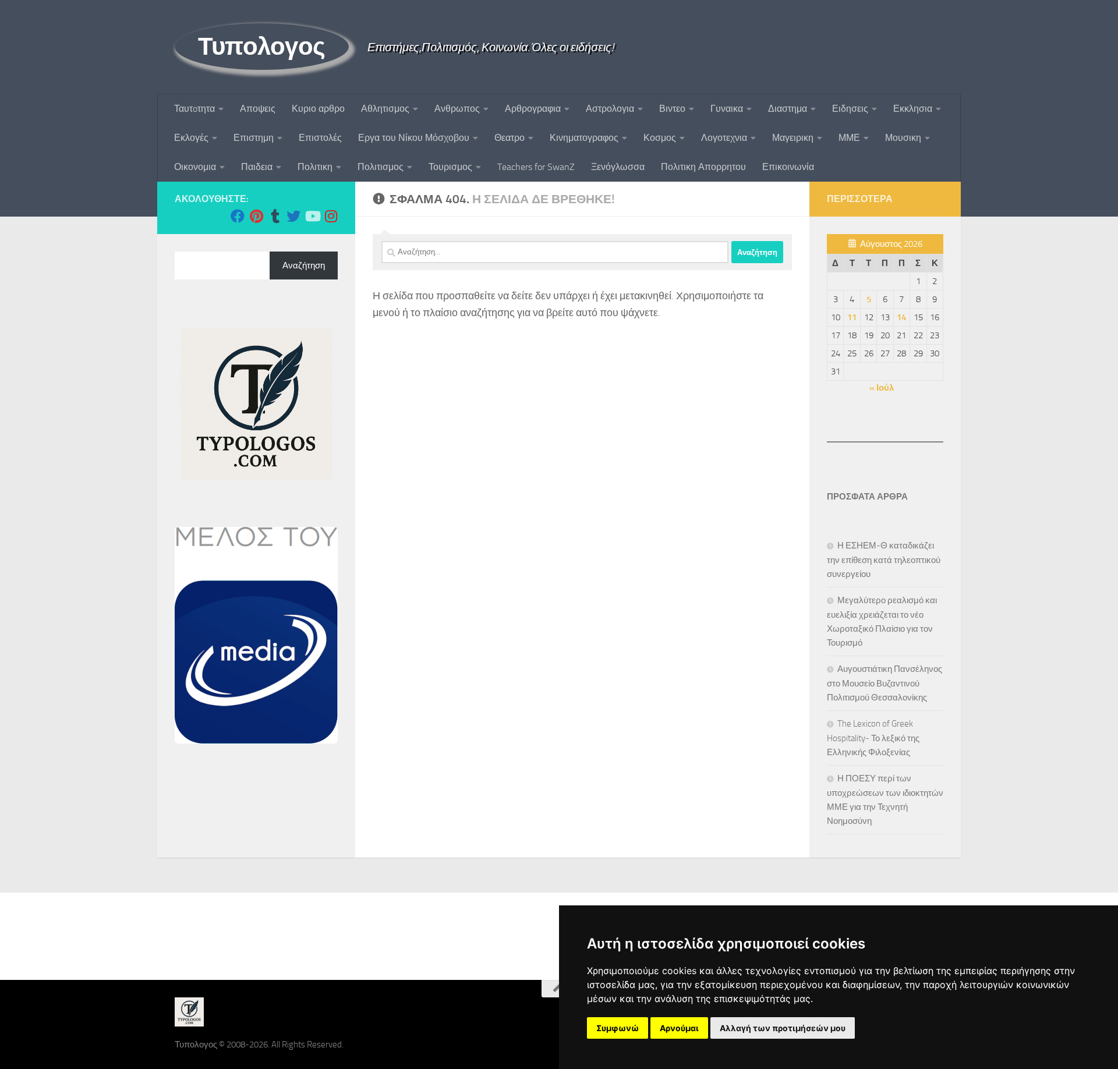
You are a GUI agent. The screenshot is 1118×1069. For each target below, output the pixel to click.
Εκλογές (191, 137)
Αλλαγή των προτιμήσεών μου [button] (782, 1028)
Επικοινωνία (788, 166)
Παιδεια (257, 166)
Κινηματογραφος (584, 137)
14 (901, 317)
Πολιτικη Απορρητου (703, 166)
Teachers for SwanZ (536, 166)
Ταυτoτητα (194, 108)
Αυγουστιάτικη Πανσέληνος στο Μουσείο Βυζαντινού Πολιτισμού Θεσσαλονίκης (884, 683)
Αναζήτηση (303, 265)
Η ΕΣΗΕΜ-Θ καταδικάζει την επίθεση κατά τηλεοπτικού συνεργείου (883, 559)
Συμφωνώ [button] (617, 1028)
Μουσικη (903, 137)
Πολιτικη (315, 166)
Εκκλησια (912, 108)
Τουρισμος (450, 166)
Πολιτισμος (381, 166)
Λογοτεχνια (724, 137)
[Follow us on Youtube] (312, 216)
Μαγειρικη (792, 137)
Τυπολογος (262, 46)
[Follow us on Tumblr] (275, 216)
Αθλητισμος (385, 108)
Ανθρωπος (457, 108)
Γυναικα (726, 108)
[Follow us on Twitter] (293, 216)
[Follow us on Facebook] (238, 216)
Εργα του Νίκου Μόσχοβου (413, 137)
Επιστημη (253, 137)
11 (852, 317)
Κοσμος (659, 137)
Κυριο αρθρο (318, 108)
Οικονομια (195, 166)
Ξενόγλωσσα (618, 166)
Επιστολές (320, 137)
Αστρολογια (610, 108)
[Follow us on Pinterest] (256, 216)
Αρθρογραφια (533, 108)
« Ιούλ (881, 388)
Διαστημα (787, 108)
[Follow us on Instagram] (331, 216)
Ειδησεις (850, 108)
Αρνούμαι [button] (679, 1028)
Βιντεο (672, 108)
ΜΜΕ (849, 137)
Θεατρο (509, 137)
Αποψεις (257, 108)
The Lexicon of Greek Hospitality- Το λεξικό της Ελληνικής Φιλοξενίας (873, 737)
